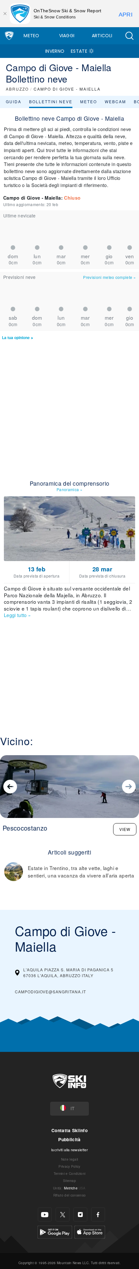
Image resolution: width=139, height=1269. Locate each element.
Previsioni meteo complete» (109, 277)
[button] (129, 35)
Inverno (54, 51)
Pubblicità (69, 1139)
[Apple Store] (89, 1231)
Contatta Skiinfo (69, 1130)
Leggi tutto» (17, 615)
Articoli (102, 35)
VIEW (124, 829)
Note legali (69, 1159)
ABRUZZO (17, 89)
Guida (13, 101)
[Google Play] (54, 1231)
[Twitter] (63, 1214)
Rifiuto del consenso (69, 1195)
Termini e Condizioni (69, 1173)
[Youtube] (45, 1214)
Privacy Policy (69, 1166)
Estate (79, 51)
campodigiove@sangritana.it (50, 991)
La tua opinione (16, 337)
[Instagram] (80, 1214)
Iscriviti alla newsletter (69, 1149)
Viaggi (67, 35)
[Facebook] (98, 1214)
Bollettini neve (50, 101)
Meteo (31, 35)
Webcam (115, 101)
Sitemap (69, 1180)
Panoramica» (69, 489)
